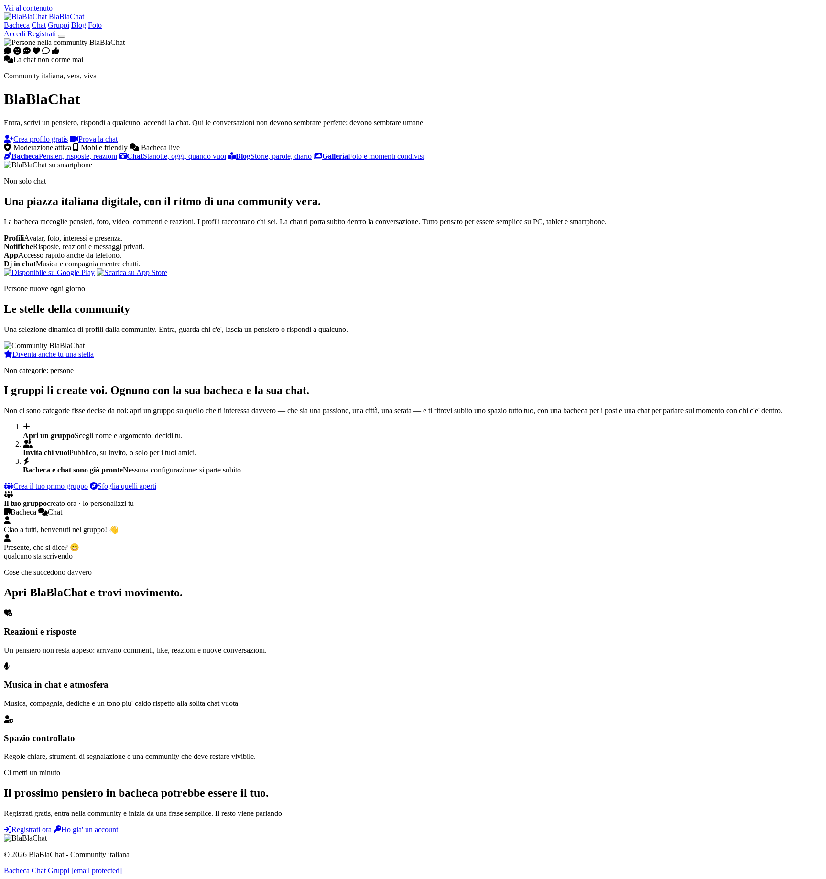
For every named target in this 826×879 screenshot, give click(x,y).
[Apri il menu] (61, 36)
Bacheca (17, 25)
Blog (78, 25)
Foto (95, 25)
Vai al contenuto (28, 8)
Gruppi (58, 25)
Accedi (14, 34)
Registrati (41, 34)
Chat (39, 25)
